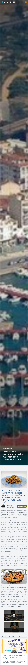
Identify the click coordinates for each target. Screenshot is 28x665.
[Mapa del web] (17, 2)
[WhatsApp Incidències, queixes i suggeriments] (5, 2)
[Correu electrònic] (10, 2)
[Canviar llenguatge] (26, 2)
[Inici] (2, 2)
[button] (14, 2)
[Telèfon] (7, 2)
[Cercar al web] (20, 2)
